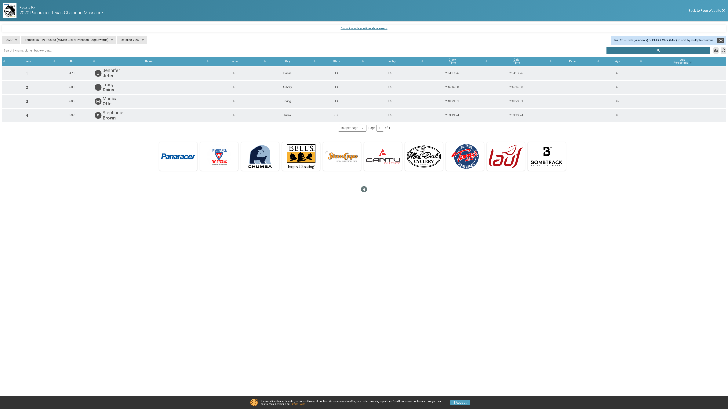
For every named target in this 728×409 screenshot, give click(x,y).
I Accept (460, 402)
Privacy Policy (298, 404)
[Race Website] (11, 10)
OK (721, 40)
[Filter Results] (716, 50)
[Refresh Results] (723, 50)
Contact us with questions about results (364, 28)
